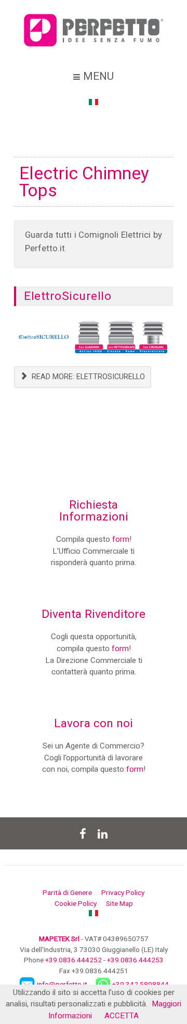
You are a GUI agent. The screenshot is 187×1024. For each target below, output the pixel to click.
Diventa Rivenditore (93, 614)
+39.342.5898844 (140, 983)
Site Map (119, 903)
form (120, 539)
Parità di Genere (67, 892)
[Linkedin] (102, 833)
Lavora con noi (93, 723)
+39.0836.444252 (73, 960)
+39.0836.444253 (135, 960)
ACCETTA (121, 1015)
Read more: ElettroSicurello (87, 376)
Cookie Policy (76, 903)
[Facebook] (82, 833)
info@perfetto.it (62, 983)
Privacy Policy (122, 892)
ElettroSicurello (67, 296)
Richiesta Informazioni (93, 511)
